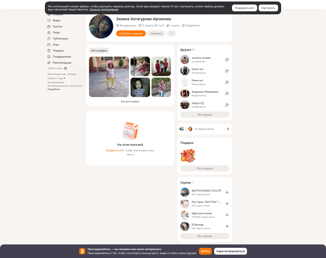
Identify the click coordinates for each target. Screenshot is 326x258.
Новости (52, 78)
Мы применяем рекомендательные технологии (65, 86)
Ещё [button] (60, 78)
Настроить (268, 8)
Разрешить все (244, 8)
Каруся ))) (198, 103)
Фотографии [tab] (99, 50)
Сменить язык (55, 68)
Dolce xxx (197, 69)
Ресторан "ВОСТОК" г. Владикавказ (214, 202)
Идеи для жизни (202, 213)
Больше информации (104, 9)
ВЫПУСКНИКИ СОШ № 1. (208, 190)
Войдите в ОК (115, 150)
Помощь (72, 74)
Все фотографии (130, 101)
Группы (185, 183)
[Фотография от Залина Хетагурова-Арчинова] (101, 26)
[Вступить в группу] (227, 192)
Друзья (185, 50)
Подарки (187, 143)
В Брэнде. (198, 224)
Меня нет (197, 80)
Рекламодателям (57, 74)
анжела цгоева (201, 57)
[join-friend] (227, 59)
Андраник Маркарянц (205, 91)
